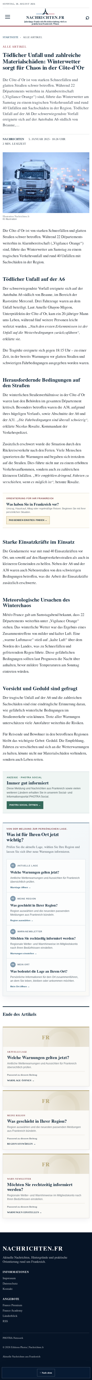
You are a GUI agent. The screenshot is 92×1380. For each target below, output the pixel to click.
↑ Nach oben (46, 1373)
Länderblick (10, 1315)
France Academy (13, 1310)
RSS (5, 1321)
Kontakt (8, 1288)
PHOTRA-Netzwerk (13, 1338)
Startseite (10, 37)
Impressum (9, 1278)
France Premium (12, 1305)
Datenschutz (10, 1283)
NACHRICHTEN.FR (33, 1248)
